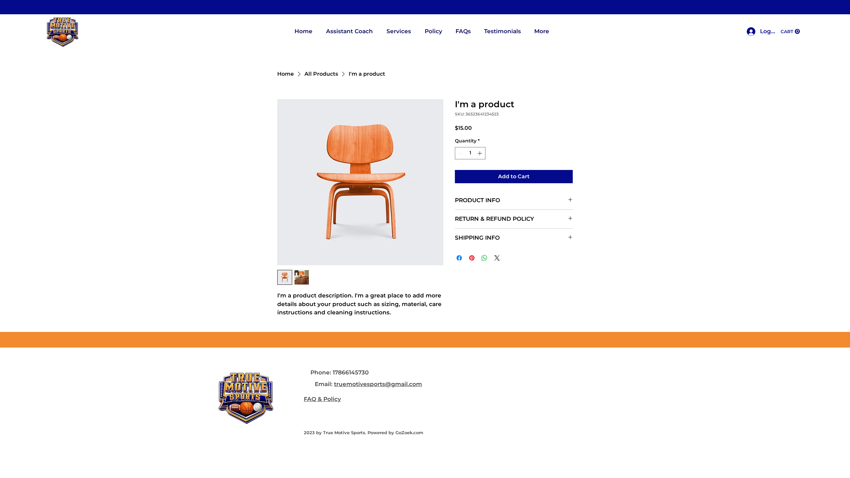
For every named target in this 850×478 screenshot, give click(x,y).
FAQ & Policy (322, 399)
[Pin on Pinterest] (472, 258)
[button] (790, 31)
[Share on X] (497, 258)
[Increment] (480, 153)
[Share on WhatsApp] (484, 258)
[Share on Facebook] (459, 258)
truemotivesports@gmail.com (378, 384)
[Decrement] (460, 153)
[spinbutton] (470, 153)
